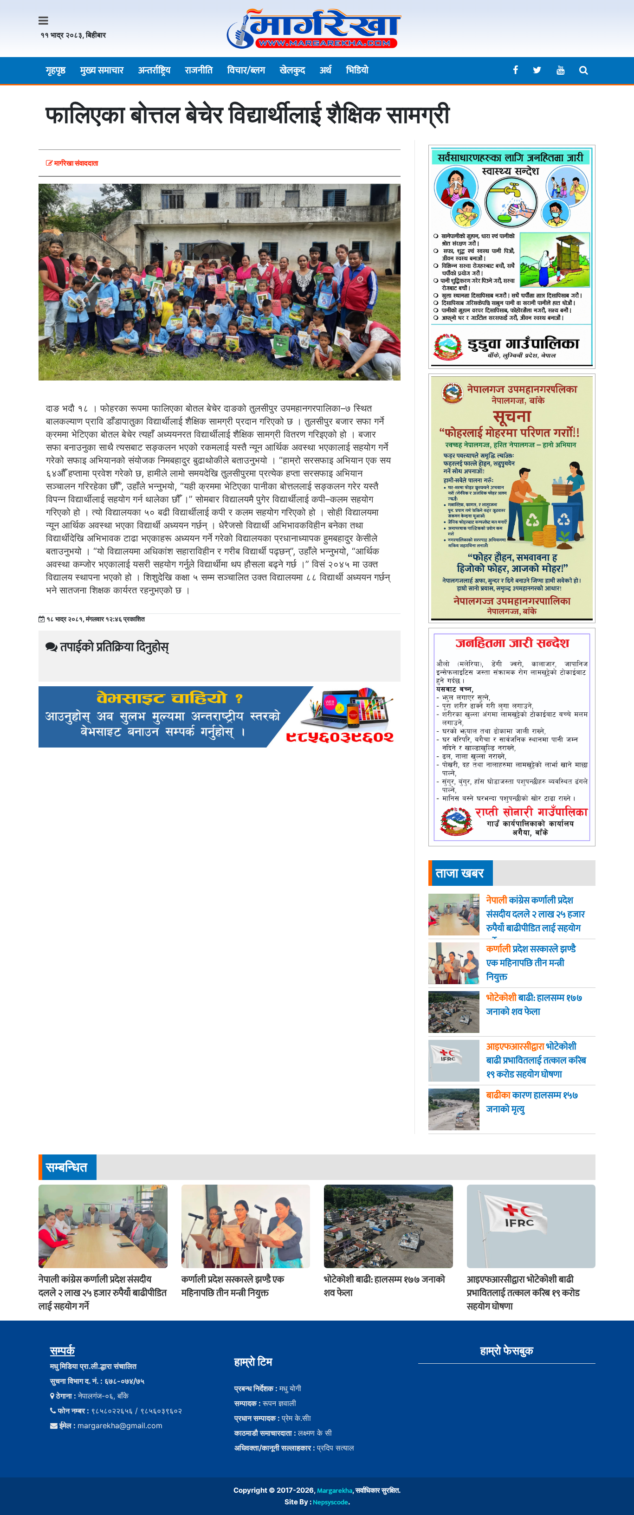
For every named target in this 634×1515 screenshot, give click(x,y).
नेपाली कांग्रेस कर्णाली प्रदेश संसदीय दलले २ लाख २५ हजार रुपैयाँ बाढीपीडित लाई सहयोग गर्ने (103, 1293)
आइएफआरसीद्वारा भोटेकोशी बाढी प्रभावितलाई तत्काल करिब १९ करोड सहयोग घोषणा (523, 1293)
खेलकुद (292, 70)
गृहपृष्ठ (55, 70)
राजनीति (199, 70)
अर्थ (325, 70)
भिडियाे (357, 70)
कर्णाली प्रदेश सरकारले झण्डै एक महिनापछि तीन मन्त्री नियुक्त (232, 1286)
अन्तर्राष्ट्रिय (154, 70)
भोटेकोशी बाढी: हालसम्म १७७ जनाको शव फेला (384, 1286)
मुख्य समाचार (101, 70)
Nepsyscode (330, 1502)
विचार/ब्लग (246, 70)
